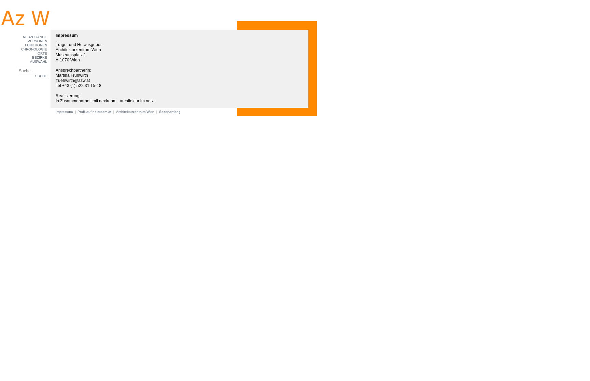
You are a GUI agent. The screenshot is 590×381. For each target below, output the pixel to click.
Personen (37, 41)
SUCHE (41, 76)
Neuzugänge (35, 37)
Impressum (65, 112)
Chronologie (34, 49)
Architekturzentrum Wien (135, 112)
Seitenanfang (170, 112)
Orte (42, 53)
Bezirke (39, 57)
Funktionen (36, 45)
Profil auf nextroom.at (94, 112)
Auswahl (38, 61)
